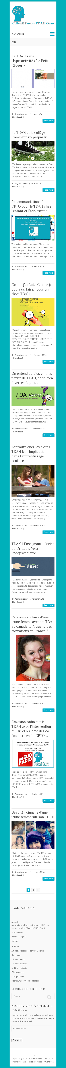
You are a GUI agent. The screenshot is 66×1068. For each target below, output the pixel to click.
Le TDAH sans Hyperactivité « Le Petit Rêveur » (30, 60)
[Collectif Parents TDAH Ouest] (33, 15)
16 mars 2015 (36, 266)
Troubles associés (19, 963)
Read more (48, 120)
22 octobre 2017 (37, 114)
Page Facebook (23, 907)
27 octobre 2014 (37, 872)
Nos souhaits (17, 932)
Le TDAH (15, 946)
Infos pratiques (18, 976)
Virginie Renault (21, 183)
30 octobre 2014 (37, 794)
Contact (15, 941)
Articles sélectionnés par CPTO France (28, 951)
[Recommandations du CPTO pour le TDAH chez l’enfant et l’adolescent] (33, 227)
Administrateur (21, 114)
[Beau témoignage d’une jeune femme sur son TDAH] (33, 835)
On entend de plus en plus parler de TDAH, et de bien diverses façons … (32, 378)
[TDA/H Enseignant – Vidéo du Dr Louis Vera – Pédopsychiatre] (33, 566)
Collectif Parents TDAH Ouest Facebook (33, 1053)
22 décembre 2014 (38, 355)
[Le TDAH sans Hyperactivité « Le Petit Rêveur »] (33, 78)
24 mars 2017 (37, 183)
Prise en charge (18, 959)
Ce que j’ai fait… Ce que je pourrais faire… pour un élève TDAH (32, 289)
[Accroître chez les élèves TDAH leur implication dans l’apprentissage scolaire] (33, 481)
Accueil (15, 922)
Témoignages (17, 972)
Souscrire (17, 1040)
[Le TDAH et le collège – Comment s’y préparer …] (33, 150)
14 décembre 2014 (38, 428)
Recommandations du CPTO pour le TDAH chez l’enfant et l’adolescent (31, 206)
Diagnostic (16, 955)
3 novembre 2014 (37, 599)
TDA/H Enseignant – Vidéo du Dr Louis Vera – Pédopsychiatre (33, 548)
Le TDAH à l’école (19, 968)
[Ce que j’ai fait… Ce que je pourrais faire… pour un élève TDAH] (33, 312)
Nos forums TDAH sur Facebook (25, 981)
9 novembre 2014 (37, 525)
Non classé (17, 117)
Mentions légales (19, 936)
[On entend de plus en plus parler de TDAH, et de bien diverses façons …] (33, 396)
